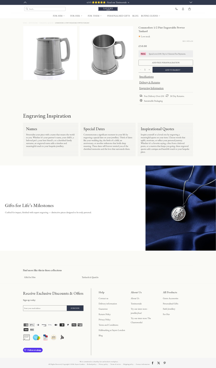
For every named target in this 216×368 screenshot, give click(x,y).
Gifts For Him (33, 23)
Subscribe (75, 308)
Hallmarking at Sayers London (112, 330)
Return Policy (105, 314)
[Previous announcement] (25, 2)
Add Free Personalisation (166, 62)
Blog (101, 335)
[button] (60, 15)
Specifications (146, 76)
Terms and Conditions (108, 324)
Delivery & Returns (149, 82)
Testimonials (136, 303)
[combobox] (44, 9)
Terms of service (115, 364)
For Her (166, 314)
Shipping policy (128, 364)
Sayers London (80, 364)
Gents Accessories (170, 298)
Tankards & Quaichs (46, 23)
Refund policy (91, 364)
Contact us (103, 298)
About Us (135, 298)
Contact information (143, 364)
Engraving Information (151, 88)
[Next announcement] (191, 2)
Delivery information (108, 303)
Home (25, 23)
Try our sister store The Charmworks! (141, 320)
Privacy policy (103, 364)
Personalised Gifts (170, 303)
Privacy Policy (104, 319)
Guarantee (103, 308)
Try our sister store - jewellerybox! (139, 310)
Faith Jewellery (169, 308)
